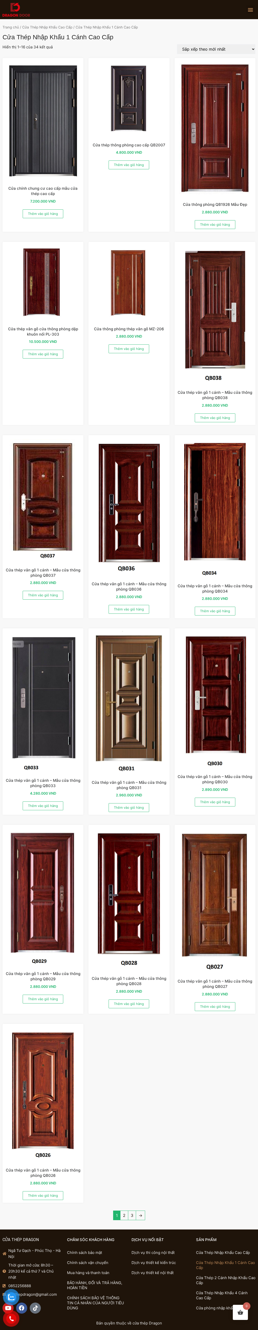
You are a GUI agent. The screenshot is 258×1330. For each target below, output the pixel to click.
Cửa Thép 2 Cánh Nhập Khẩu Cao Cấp (225, 1280)
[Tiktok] (35, 1308)
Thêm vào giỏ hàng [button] (43, 214)
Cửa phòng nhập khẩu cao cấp (222, 1308)
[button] (250, 9)
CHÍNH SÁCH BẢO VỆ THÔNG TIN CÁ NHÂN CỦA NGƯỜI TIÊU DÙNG (95, 1302)
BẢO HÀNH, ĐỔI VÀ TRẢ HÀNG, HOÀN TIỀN (94, 1285)
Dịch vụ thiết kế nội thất (153, 1272)
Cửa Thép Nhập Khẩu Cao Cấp (47, 27)
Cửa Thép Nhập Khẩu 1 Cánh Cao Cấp (225, 1265)
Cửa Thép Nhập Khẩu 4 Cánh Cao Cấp (222, 1295)
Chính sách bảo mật (84, 1252)
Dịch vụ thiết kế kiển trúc (154, 1262)
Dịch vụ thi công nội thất (153, 1252)
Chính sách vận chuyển (87, 1262)
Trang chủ (11, 27)
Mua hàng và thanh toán (88, 1272)
